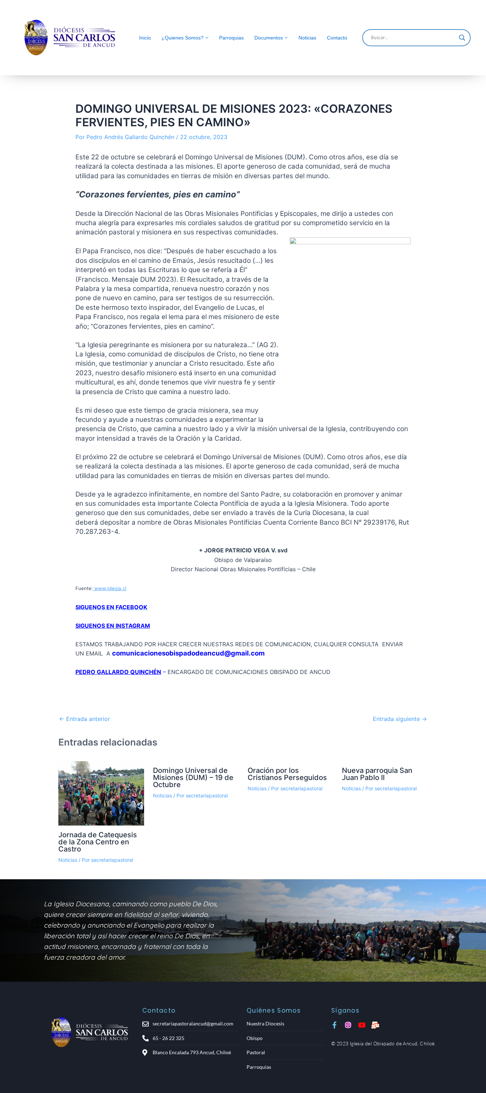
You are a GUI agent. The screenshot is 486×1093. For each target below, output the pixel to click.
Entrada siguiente (400, 719)
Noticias (307, 38)
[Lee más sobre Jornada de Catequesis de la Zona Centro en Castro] (101, 793)
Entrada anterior (84, 719)
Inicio (145, 38)
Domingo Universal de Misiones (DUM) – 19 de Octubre (193, 777)
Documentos (268, 38)
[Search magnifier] (462, 38)
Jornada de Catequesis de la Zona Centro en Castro (97, 842)
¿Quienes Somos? (183, 38)
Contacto (337, 38)
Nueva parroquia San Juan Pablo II (377, 774)
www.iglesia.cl (109, 588)
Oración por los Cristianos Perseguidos (287, 774)
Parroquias (231, 38)
